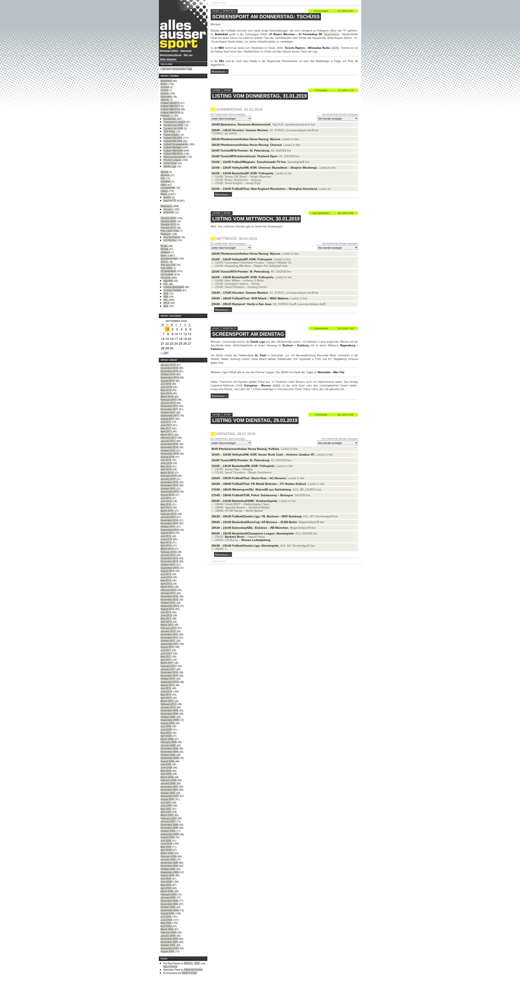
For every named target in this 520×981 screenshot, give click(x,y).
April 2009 (166, 735)
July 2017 (165, 421)
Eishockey (166, 96)
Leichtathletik (167, 187)
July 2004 (165, 916)
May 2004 (165, 922)
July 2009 (165, 726)
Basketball (166, 80)
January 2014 (168, 555)
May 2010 (165, 694)
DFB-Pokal (169, 131)
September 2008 (169, 758)
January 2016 (168, 479)
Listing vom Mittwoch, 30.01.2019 (256, 218)
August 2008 (167, 761)
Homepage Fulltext (169, 50)
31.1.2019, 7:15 (345, 90)
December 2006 (169, 824)
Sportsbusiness (169, 258)
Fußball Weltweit (172, 147)
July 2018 (165, 383)
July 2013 (165, 574)
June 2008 (166, 767)
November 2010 (169, 675)
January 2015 (168, 517)
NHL (165, 306)
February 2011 (168, 666)
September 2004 (169, 910)
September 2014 (169, 529)
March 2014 (167, 548)
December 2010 (169, 672)
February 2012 (168, 628)
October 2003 (168, 945)
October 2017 (168, 412)
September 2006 (169, 834)
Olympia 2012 (168, 227)
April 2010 (166, 697)
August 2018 (167, 380)
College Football (172, 290)
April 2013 (166, 583)
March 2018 (167, 396)
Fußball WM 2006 (173, 150)
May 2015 (165, 504)
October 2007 (168, 793)
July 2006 (165, 840)
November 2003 (169, 942)
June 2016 (166, 463)
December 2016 (169, 444)
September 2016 (169, 453)
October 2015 (168, 488)
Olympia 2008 (168, 221)
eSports (164, 99)
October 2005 (168, 869)
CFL (165, 284)
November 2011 (169, 637)
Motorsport (166, 206)
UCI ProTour (170, 240)
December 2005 (169, 862)
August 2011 (167, 647)
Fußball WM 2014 (170, 109)
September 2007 (169, 796)
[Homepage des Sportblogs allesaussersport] (183, 24)
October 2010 (168, 678)
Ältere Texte (219, 3)
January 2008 (168, 783)
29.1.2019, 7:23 (345, 328)
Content (164, 87)
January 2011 (168, 669)
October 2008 (168, 754)
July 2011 (165, 650)
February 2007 (168, 818)
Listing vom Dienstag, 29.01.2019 (254, 420)
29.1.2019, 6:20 (345, 414)
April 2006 (166, 849)
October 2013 (168, 564)
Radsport (165, 233)
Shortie (164, 249)
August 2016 (167, 456)
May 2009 (165, 732)
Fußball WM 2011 (170, 106)
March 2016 (167, 472)
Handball (165, 181)
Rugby (164, 245)
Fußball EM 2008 (172, 141)
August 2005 (167, 875)
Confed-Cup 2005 (173, 125)
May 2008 (165, 770)
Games (164, 171)
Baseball (168, 280)
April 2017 (166, 431)
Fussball (165, 115)
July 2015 (165, 498)
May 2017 (165, 428)
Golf (162, 178)
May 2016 (165, 466)
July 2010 (165, 688)
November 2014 (169, 523)
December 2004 (169, 900)
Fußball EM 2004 (172, 137)
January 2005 (168, 897)
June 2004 (166, 919)
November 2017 (169, 409)
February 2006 (168, 856)
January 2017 (168, 441)
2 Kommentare (321, 328)
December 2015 (169, 482)
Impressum (186, 50)
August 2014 (167, 532)
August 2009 (167, 723)
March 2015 (167, 510)
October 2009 (168, 716)
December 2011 (169, 634)
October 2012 (168, 602)
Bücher (167, 197)
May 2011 (165, 656)
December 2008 (169, 748)
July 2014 (165, 536)
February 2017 (168, 437)
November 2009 (169, 713)
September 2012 (169, 605)
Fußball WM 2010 (173, 153)
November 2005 (169, 865)
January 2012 (168, 631)
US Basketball (168, 271)
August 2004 (167, 913)
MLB (165, 293)
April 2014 (166, 545)
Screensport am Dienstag (248, 334)
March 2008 (167, 777)
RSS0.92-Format (193, 969)
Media (163, 194)
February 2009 (168, 742)
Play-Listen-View (169, 230)
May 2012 (165, 618)
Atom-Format (170, 966)
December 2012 (169, 596)
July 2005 (165, 878)
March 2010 (167, 701)
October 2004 (168, 907)
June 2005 (166, 881)
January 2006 (168, 859)
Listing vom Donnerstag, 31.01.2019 (259, 96)
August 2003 (167, 951)
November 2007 (169, 789)
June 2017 (166, 425)
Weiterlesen (218, 71)
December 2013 (169, 558)
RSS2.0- (188, 963)
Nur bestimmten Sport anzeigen (228, 114)
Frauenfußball (171, 134)
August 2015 (167, 494)
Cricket (164, 90)
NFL (165, 299)
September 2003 (169, 948)
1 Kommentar (320, 90)
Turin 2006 (166, 268)
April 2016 (166, 469)
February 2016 (168, 475)
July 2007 (165, 802)
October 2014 (168, 526)
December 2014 (169, 520)
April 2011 (166, 659)
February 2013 (168, 590)
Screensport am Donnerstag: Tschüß (266, 16)
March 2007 (167, 815)
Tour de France (171, 237)
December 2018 (169, 368)
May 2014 (165, 542)
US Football (166, 274)
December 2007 (169, 786)
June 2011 (166, 653)
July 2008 (165, 764)
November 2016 (169, 447)
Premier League (172, 159)
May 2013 (165, 580)
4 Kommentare (321, 10)
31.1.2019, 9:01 (345, 10)
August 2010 (167, 685)
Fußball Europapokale (175, 144)
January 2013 (168, 593)
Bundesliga (169, 118)
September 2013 (169, 567)
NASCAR (168, 212)
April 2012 (166, 621)
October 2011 (168, 640)
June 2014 (166, 539)
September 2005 (169, 872)
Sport (163, 255)
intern (163, 184)
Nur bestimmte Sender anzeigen (340, 114)
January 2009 (168, 745)
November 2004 (169, 904)
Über (188, 54)
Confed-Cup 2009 (173, 128)
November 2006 (169, 827)
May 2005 (165, 884)
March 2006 (167, 853)
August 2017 (167, 418)
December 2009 (169, 710)
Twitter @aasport (168, 59)
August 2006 (167, 837)
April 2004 (166, 926)
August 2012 (167, 608)
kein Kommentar (321, 213)
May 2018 (165, 390)
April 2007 (166, 811)
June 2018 (166, 387)
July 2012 (165, 612)
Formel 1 (168, 209)
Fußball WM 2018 (170, 112)
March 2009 (167, 739)
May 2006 (165, 846)
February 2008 (168, 780)
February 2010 (168, 704)
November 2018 (169, 371)
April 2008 (166, 773)
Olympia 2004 (168, 218)
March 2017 (167, 434)
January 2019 (168, 364)
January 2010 (168, 707)
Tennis (164, 261)
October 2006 (168, 831)
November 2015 (169, 485)
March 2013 (167, 586)
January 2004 (168, 935)
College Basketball (173, 287)
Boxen (164, 83)
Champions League (174, 121)
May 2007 (165, 808)
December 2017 (169, 406)
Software (165, 252)
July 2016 (165, 459)
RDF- (197, 963)
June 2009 (166, 729)
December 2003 (169, 938)
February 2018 (168, 399)
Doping (164, 93)
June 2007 (166, 805)
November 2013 (169, 561)
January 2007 (168, 821)
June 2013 (166, 577)
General (164, 175)
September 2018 (169, 377)
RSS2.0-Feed (189, 972)
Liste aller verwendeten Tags (176, 68)
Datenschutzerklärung (170, 54)
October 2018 (168, 374)
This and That (168, 264)
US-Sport (165, 277)
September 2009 (169, 720)
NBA (165, 296)
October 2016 (168, 450)
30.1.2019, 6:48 (345, 213)
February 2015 (168, 514)
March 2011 (167, 662)
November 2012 (169, 599)
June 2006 (166, 843)
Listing (164, 191)
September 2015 (169, 491)
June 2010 (166, 691)
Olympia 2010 (168, 224)
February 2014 (168, 552)
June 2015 (166, 501)
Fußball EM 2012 (169, 103)
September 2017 (169, 415)
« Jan (164, 352)
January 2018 (168, 402)
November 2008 (169, 751)
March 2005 (167, 891)
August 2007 (167, 799)
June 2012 (166, 615)
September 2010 (169, 681)
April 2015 (166, 507)
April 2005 (166, 888)
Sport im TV (169, 200)
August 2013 (167, 570)
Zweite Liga (169, 166)
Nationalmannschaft (174, 156)
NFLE (166, 302)
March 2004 (167, 929)
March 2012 (167, 624)
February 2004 (168, 932)
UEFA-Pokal (170, 163)
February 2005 (168, 894)
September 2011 (169, 643)
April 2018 (166, 393)
